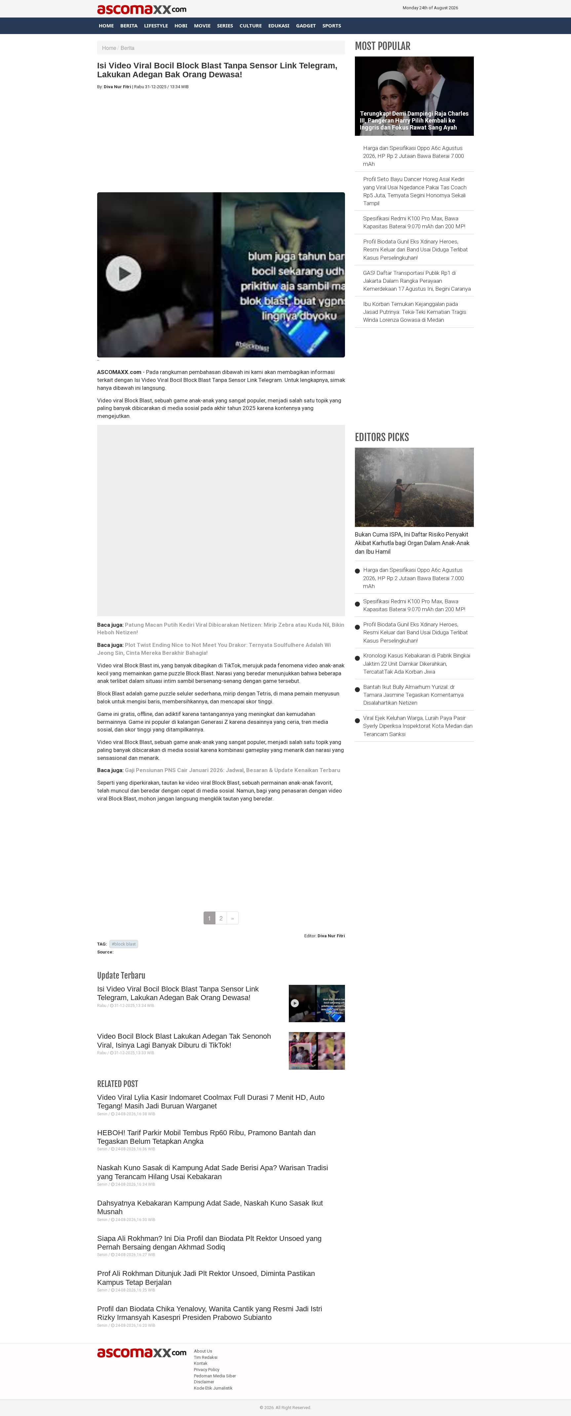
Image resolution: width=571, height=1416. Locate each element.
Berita (128, 25)
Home (106, 25)
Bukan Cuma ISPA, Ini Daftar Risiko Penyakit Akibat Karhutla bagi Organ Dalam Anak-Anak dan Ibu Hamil (412, 543)
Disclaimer (204, 1381)
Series (225, 25)
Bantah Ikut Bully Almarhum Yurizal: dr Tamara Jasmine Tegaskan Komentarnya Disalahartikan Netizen (413, 695)
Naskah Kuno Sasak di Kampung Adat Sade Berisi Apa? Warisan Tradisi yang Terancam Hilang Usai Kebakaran (212, 1172)
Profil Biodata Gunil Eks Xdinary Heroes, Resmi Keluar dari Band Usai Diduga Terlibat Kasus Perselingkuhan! (415, 249)
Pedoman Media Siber (215, 1375)
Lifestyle (156, 25)
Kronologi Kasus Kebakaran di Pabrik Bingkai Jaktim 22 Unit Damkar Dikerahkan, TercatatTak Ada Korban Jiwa (416, 663)
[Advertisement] (221, 141)
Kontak (201, 1363)
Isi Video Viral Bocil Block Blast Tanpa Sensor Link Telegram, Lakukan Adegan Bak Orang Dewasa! (178, 993)
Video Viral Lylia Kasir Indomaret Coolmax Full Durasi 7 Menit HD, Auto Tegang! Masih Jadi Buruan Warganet (210, 1101)
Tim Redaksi (205, 1357)
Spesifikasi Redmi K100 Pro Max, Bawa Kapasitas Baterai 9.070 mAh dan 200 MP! (414, 222)
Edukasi (278, 25)
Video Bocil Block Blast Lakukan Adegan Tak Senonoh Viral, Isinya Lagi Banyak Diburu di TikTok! (184, 1040)
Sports (332, 25)
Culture (251, 25)
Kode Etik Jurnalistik (213, 1388)
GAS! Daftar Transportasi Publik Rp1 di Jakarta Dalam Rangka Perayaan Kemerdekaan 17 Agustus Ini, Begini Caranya (417, 281)
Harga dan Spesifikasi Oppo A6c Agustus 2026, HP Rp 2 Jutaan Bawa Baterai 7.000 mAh (413, 156)
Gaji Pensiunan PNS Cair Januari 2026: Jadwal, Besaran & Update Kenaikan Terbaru (232, 770)
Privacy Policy (206, 1369)
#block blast (124, 944)
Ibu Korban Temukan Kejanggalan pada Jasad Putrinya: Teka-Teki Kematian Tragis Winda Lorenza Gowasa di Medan (414, 312)
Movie (202, 25)
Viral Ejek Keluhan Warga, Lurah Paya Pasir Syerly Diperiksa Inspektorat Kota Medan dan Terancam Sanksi (418, 726)
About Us (203, 1351)
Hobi (180, 25)
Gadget (306, 25)
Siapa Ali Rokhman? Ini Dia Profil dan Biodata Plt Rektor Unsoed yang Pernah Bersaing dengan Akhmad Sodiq (209, 1242)
